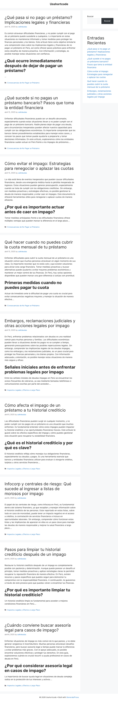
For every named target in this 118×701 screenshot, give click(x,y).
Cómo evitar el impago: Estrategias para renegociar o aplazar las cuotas (39, 166)
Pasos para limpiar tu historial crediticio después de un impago (35, 552)
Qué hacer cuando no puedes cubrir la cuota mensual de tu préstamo (39, 244)
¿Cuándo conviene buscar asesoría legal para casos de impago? (38, 627)
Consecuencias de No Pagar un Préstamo (23, 83)
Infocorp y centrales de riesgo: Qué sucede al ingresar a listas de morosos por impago (38, 488)
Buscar (90, 16)
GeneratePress (72, 697)
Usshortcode (59, 4)
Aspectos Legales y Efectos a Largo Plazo (23, 390)
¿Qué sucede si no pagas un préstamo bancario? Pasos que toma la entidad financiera (39, 102)
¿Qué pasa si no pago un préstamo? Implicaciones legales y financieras (38, 20)
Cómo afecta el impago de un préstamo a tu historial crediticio (35, 407)
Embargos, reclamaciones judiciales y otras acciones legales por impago (40, 323)
